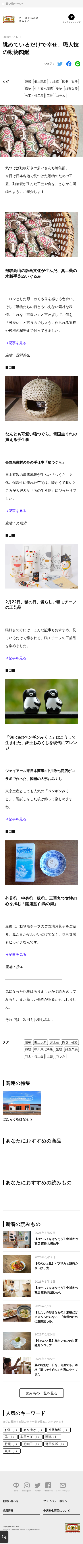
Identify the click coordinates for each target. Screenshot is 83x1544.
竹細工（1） (32, 1444)
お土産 (54, 81)
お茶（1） (12, 1430)
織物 (28, 88)
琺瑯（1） (52, 1437)
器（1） (10, 1437)
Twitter (37, 1490)
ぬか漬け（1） (33, 1430)
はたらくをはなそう (18, 1119)
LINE (16, 1490)
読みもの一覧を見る (42, 1393)
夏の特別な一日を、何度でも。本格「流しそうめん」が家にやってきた (56, 1369)
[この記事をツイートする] (60, 63)
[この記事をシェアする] (68, 63)
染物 (59, 88)
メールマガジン (63, 1490)
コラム (60, 95)
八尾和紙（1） (58, 1430)
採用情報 (8, 1510)
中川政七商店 (43, 88)
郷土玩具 (40, 81)
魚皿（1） (12, 1451)
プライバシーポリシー (56, 1501)
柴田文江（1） (30, 1437)
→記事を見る (15, 343)
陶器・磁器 (70, 81)
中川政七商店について (56, 1510)
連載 (28, 81)
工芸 (50, 95)
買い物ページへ (15, 3)
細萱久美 (71, 88)
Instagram (26, 1490)
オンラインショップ (71, 22)
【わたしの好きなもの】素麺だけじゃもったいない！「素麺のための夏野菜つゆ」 (56, 1316)
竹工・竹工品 (34, 95)
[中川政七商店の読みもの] (20, 18)
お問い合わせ (11, 1501)
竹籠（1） (12, 1444)
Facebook (48, 1490)
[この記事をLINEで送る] (77, 63)
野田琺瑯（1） (55, 1444)
